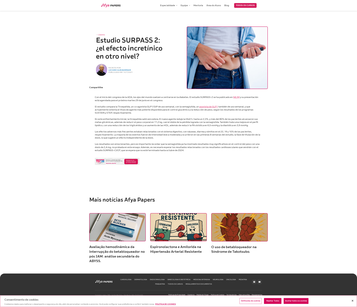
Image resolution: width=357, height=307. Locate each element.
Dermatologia (140, 280)
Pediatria (243, 280)
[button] (168, 5)
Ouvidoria (190, 295)
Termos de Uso (231, 295)
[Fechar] (352, 301)
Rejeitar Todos (272, 300)
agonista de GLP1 (208, 106)
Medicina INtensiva (201, 280)
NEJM (236, 97)
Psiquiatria (160, 284)
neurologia (218, 280)
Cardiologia (126, 280)
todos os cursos (175, 284)
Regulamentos (257, 295)
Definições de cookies (250, 300)
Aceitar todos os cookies (296, 300)
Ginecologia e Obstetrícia (178, 280)
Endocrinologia (157, 280)
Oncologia (231, 280)
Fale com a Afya (244, 295)
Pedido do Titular (202, 295)
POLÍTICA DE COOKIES (165, 304)
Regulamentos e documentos (199, 284)
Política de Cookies (217, 295)
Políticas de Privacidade (176, 295)
